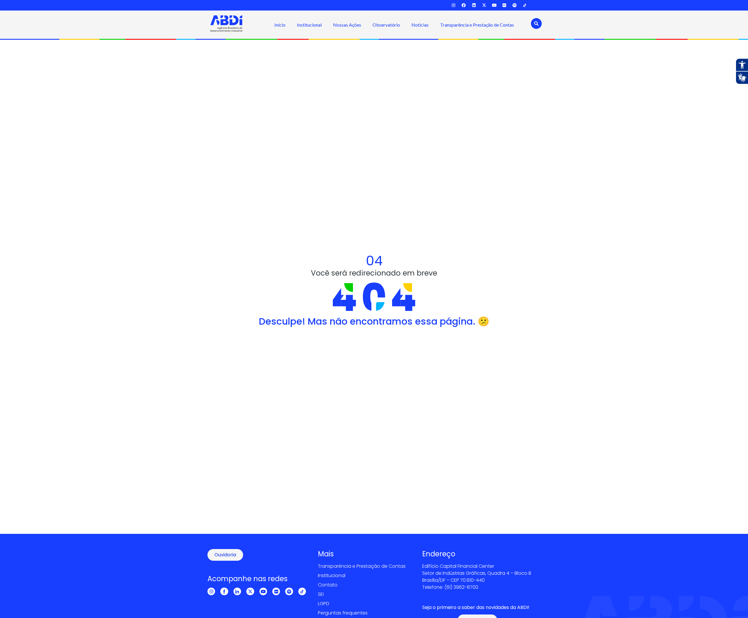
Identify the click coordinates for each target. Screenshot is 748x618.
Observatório (386, 24)
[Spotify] (514, 5)
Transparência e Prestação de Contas (477, 24)
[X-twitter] (484, 5)
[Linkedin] (474, 5)
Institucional (309, 24)
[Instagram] (453, 5)
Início (279, 24)
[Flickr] (504, 5)
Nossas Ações (347, 24)
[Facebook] (463, 5)
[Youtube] (494, 5)
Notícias (420, 24)
